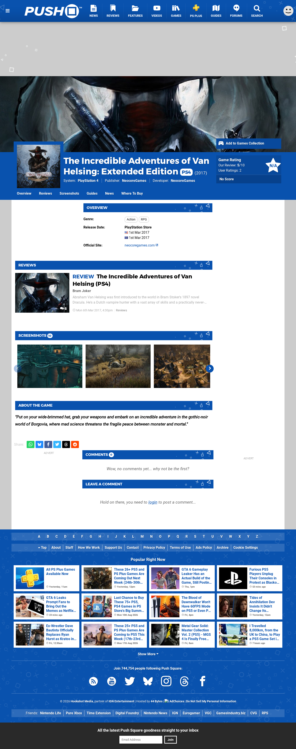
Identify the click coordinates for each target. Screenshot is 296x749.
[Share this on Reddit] (75, 444)
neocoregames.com (140, 245)
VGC (208, 713)
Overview (24, 193)
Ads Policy (204, 547)
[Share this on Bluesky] (39, 444)
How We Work (89, 547)
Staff (69, 547)
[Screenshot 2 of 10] (118, 366)
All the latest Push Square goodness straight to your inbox (148, 730)
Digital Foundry (127, 713)
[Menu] (7, 10)
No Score (227, 179)
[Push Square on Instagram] (166, 682)
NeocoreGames (134, 181)
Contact (133, 547)
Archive (223, 547)
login (152, 502)
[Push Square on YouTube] (112, 682)
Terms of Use (180, 547)
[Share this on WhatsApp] (30, 444)
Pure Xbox (74, 713)
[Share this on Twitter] (57, 444)
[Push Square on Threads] (184, 682)
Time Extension (99, 713)
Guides (92, 193)
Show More (147, 654)
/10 (241, 165)
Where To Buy (132, 193)
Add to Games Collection (244, 143)
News (109, 193)
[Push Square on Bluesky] (148, 682)
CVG (253, 713)
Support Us (113, 547)
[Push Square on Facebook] (203, 682)
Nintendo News (155, 713)
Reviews (45, 193)
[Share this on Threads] (66, 444)
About (56, 547)
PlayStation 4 (88, 181)
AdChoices (176, 701)
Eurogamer (191, 713)
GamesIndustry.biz (231, 713)
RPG (144, 219)
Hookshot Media (82, 701)
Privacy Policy (154, 547)
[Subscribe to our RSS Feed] (93, 682)
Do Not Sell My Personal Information (211, 701)
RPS (265, 713)
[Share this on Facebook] (48, 444)
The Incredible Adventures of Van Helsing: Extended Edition (136, 166)
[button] (210, 369)
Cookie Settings (245, 547)
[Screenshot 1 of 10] (49, 366)
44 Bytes (157, 701)
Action (131, 219)
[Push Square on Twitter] (130, 682)
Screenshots (69, 193)
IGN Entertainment (121, 701)
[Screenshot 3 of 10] (186, 366)
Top (43, 547)
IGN (175, 713)
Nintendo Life (50, 713)
